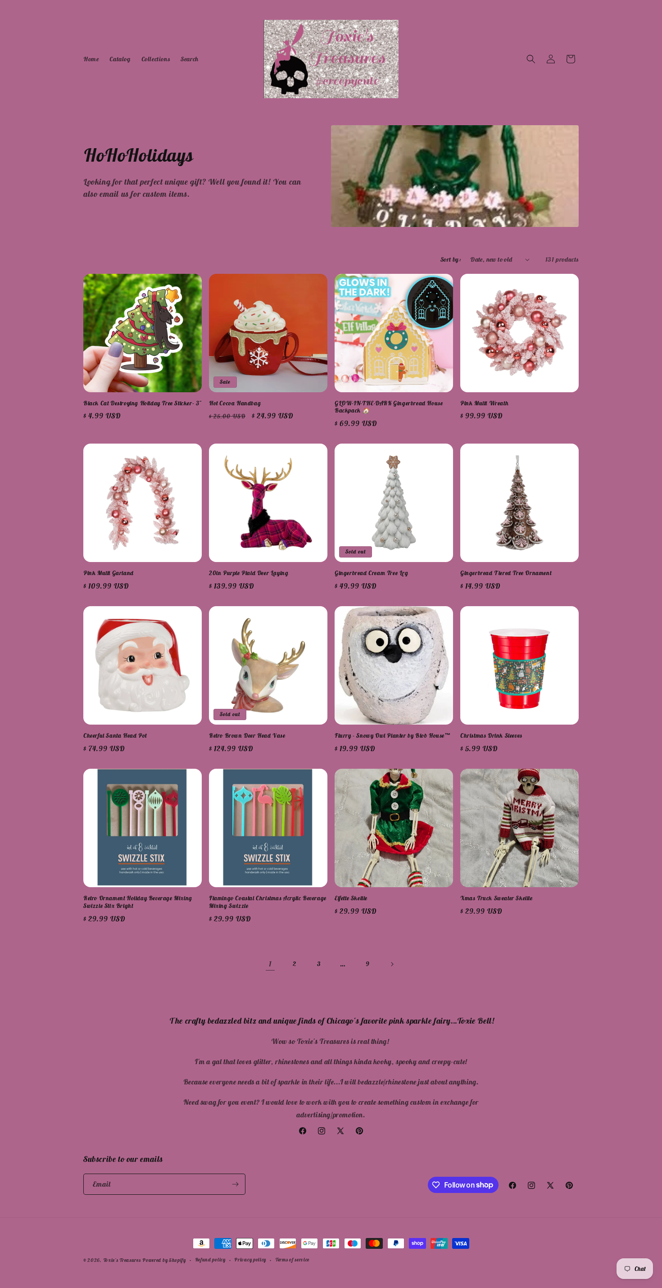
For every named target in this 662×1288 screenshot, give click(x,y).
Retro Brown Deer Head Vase (247, 735)
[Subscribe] (235, 1184)
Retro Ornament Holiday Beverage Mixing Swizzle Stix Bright (137, 902)
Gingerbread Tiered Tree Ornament (505, 573)
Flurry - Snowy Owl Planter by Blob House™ (393, 735)
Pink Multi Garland (108, 573)
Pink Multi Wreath (484, 403)
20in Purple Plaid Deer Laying (248, 573)
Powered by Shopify (164, 1260)
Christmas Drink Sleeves (491, 735)
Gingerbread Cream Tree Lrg (371, 573)
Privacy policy (250, 1259)
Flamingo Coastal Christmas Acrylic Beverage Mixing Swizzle (267, 902)
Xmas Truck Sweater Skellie (496, 898)
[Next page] (392, 964)
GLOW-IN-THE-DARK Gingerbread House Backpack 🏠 (389, 407)
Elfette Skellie (351, 898)
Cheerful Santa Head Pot (115, 735)
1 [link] (270, 963)
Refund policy (210, 1259)
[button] (531, 59)
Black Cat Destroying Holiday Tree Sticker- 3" (142, 403)
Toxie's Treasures (122, 1260)
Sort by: (450, 259)
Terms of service (292, 1259)
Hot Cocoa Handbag (235, 403)
